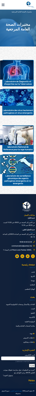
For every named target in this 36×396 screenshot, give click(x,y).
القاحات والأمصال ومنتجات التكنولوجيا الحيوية (20, 304)
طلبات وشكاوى (28, 342)
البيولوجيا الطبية (30, 322)
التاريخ (33, 276)
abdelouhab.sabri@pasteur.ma (24, 375)
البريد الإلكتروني (30, 355)
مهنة (31, 333)
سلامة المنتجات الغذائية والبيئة (25, 326)
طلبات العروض (28, 338)
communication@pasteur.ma (22, 246)
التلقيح (33, 313)
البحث (33, 309)
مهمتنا (33, 280)
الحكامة (32, 285)
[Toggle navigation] (3, 5)
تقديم (33, 272)
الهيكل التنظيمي (30, 289)
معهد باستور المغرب (16, 391)
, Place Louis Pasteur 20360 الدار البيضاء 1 (17, 250)
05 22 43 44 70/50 (25, 242)
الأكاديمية (32, 317)
